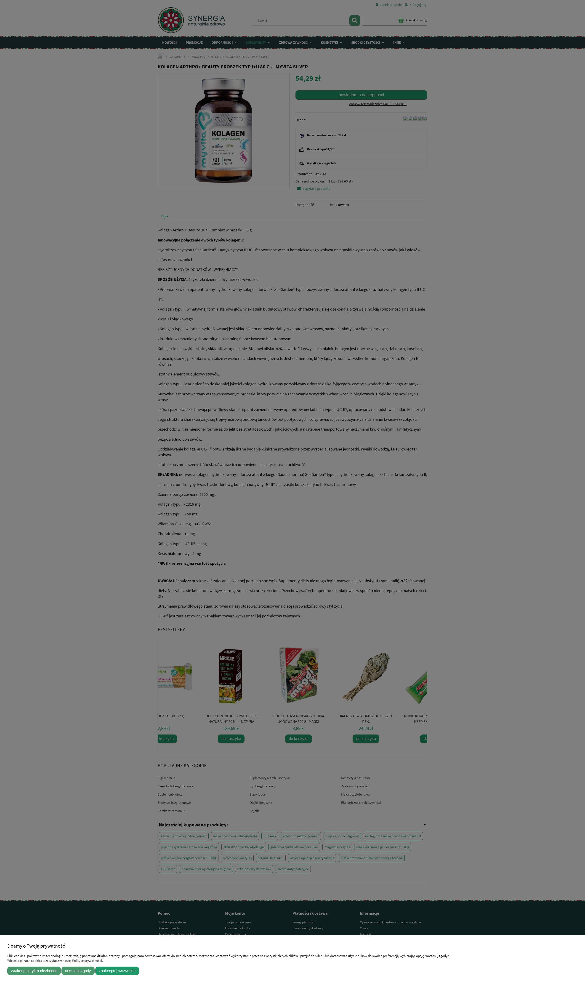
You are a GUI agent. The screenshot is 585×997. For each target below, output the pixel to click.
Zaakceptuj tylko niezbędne (34, 970)
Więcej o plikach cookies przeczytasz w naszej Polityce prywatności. (55, 960)
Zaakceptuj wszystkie (117, 970)
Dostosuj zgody (78, 970)
